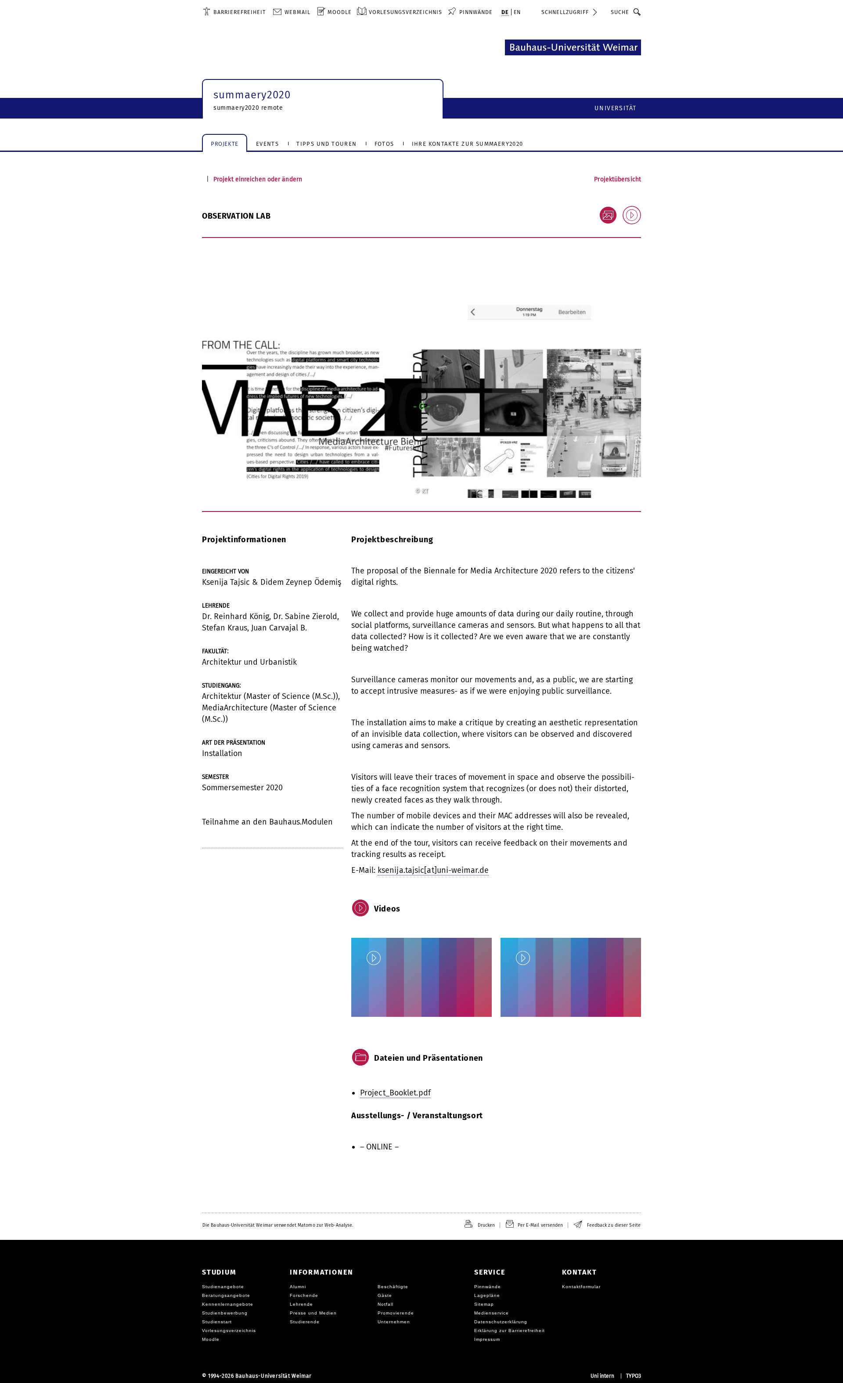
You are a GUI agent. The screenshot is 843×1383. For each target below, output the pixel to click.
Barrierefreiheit (239, 12)
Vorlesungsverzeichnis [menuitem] (405, 12)
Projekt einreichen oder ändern (257, 179)
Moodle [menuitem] (340, 12)
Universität (615, 108)
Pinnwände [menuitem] (476, 12)
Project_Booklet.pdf (395, 1093)
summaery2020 (252, 95)
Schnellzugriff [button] (565, 12)
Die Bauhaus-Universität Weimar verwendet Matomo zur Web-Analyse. (277, 1225)
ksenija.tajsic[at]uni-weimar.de (433, 870)
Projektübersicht (617, 179)
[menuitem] (234, 11)
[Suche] (637, 11)
